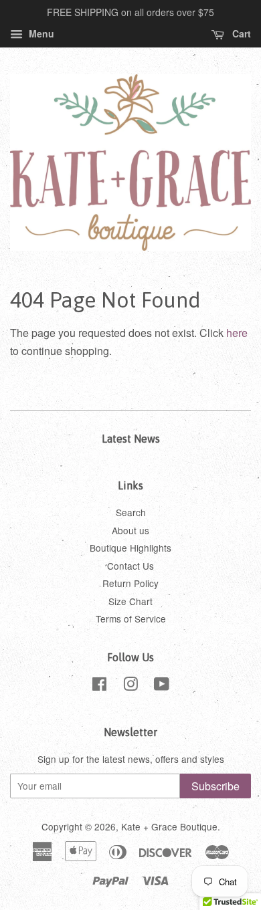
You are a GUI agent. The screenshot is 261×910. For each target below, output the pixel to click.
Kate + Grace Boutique (169, 826)
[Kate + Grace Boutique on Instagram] (130, 686)
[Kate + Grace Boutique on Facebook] (99, 686)
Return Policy (130, 583)
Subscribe (215, 786)
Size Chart (130, 601)
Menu (40, 33)
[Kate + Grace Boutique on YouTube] (161, 686)
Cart (240, 33)
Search (131, 512)
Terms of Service (131, 618)
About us (130, 530)
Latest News (131, 439)
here (237, 332)
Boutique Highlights (130, 547)
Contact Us (130, 565)
